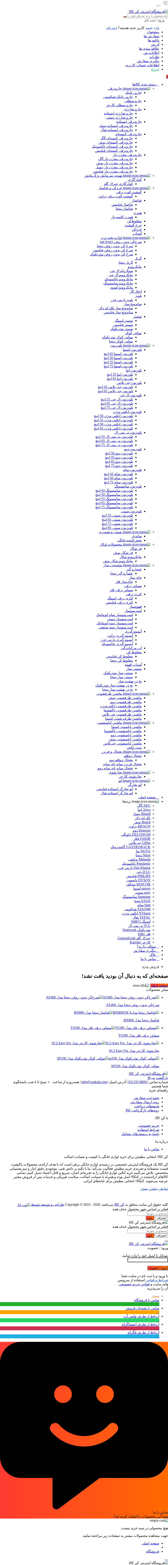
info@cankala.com (94, 1082)
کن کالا (119, 1204)
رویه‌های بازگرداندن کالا (142, 1110)
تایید (149, 1218)
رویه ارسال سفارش (144, 1102)
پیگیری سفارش (148, 61)
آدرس (155, 44)
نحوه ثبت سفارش (146, 1098)
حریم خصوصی (148, 1125)
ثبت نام (112, 28)
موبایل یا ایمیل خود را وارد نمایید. (145, 1255)
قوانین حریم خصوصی (134, 1284)
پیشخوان (153, 32)
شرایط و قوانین (157, 1280)
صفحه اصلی (159, 985)
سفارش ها (151, 36)
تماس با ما (151, 1149)
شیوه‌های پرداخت (146, 1106)
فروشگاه (152, 1551)
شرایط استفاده (148, 1130)
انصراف (161, 1218)
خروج (155, 69)
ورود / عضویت (157, 1268)
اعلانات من (151, 53)
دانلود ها (153, 40)
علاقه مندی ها (149, 48)
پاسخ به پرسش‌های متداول (140, 1134)
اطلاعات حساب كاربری (142, 65)
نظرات (154, 57)
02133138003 (138, 1082)
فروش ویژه (150, 966)
